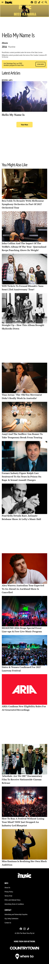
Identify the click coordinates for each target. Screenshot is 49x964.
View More (24, 124)
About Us (7, 887)
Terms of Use (8, 896)
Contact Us (8, 922)
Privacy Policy (9, 892)
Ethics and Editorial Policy (12, 900)
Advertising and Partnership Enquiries (16, 914)
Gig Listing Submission (11, 918)
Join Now (40, 64)
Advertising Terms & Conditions (14, 904)
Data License (39, 52)
